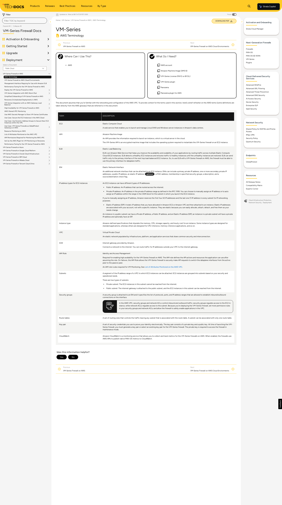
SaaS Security (251, 109)
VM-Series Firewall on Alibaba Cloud (16, 160)
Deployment (267, 203)
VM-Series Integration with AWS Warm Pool (20, 93)
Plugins (249, 63)
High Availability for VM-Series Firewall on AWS (21, 108)
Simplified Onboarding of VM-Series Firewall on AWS (23, 96)
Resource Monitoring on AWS (15, 131)
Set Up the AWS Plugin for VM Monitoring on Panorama (24, 141)
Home (58, 20)
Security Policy (252, 138)
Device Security (252, 102)
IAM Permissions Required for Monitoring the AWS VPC (24, 138)
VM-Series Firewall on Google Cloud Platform (19, 151)
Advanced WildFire (253, 85)
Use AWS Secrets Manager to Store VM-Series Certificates (26, 114)
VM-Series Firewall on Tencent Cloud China (18, 164)
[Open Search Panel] (249, 6)
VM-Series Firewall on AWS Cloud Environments (22, 80)
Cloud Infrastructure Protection (260, 200)
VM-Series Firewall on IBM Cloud (15, 157)
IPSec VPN (250, 135)
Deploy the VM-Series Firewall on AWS (18, 90)
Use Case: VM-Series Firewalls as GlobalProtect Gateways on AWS (21, 127)
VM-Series (65, 20)
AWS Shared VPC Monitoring (15, 111)
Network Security (255, 203)
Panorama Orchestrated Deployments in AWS (21, 100)
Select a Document (10, 65)
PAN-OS (249, 52)
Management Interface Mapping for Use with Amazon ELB (25, 83)
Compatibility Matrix (254, 185)
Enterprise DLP (252, 105)
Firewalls (249, 49)
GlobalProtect (251, 162)
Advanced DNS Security (255, 95)
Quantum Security (253, 142)
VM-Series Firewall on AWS (13, 74)
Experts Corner (252, 189)
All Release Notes (253, 182)
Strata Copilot (269, 6)
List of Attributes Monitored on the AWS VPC (20, 134)
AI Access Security (253, 99)
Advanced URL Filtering (255, 88)
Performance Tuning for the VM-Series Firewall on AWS (24, 87)
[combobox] (24, 21)
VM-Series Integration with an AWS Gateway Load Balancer (23, 104)
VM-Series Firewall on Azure (13, 147)
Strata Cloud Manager (254, 29)
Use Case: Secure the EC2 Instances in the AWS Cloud (24, 118)
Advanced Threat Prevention (257, 92)
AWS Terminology (10, 77)
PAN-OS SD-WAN (253, 56)
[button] (280, 404)
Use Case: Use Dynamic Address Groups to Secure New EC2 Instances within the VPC (26, 122)
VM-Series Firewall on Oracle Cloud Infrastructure (21, 154)
